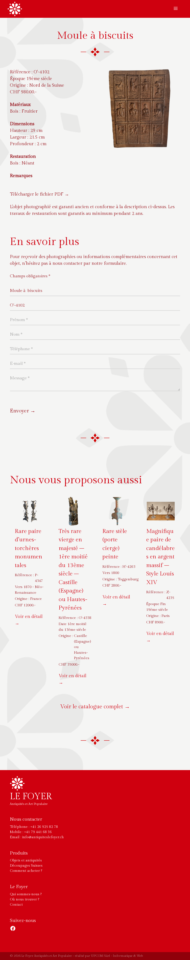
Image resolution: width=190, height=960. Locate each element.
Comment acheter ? (26, 871)
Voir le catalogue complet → (95, 706)
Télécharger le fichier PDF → (39, 194)
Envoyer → (22, 411)
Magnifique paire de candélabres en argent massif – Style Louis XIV (160, 557)
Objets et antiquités (26, 860)
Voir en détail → (29, 620)
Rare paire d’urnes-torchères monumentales (28, 548)
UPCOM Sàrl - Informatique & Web (117, 956)
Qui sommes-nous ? (26, 894)
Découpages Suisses (26, 866)
